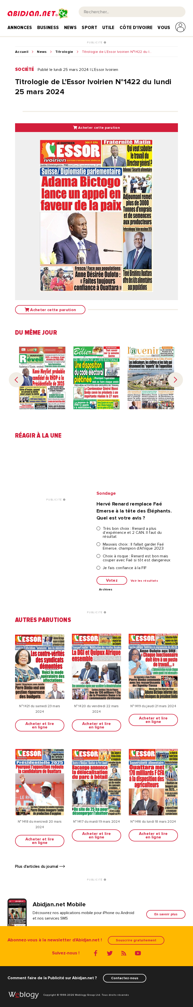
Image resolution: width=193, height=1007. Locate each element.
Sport (89, 28)
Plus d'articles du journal (37, 866)
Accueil (21, 52)
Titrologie (64, 52)
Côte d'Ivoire (136, 28)
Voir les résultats (144, 580)
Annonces (20, 28)
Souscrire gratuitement (136, 940)
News (70, 28)
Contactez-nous (124, 978)
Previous (16, 379)
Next (175, 379)
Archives (106, 589)
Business (48, 28)
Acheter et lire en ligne (39, 725)
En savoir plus (165, 914)
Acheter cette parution (98, 127)
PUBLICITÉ (95, 42)
